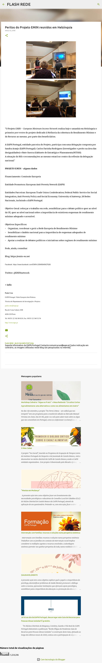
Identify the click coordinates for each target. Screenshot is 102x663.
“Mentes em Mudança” (30, 490)
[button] (6, 35)
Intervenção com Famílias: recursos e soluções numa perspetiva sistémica (50, 533)
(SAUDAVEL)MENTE (29, 575)
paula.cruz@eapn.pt (11, 306)
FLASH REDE (19, 4)
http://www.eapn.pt (11, 323)
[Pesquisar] (98, 4)
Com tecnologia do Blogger (52, 659)
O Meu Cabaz (26, 448)
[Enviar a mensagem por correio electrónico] (6, 331)
